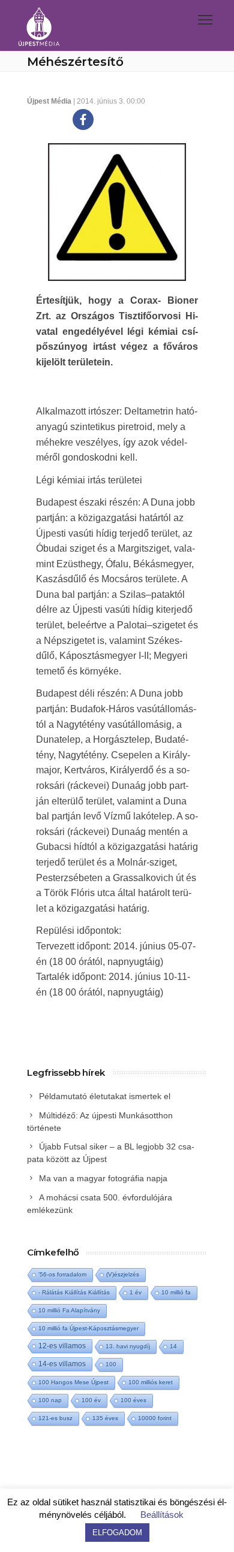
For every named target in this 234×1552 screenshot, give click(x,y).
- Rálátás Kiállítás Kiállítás (74, 1292)
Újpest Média (49, 101)
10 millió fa (176, 1292)
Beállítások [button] (162, 1514)
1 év (136, 1292)
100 (111, 1364)
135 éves (105, 1418)
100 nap (50, 1400)
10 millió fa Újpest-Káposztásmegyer (88, 1328)
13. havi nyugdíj (128, 1346)
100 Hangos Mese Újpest (73, 1382)
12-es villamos (62, 1346)
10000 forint (155, 1418)
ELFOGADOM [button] (117, 1532)
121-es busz (55, 1418)
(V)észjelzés (122, 1274)
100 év (91, 1400)
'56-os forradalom (62, 1274)
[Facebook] (83, 119)
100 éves (133, 1400)
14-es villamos (62, 1364)
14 (173, 1346)
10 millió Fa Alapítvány (69, 1310)
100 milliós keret (150, 1382)
